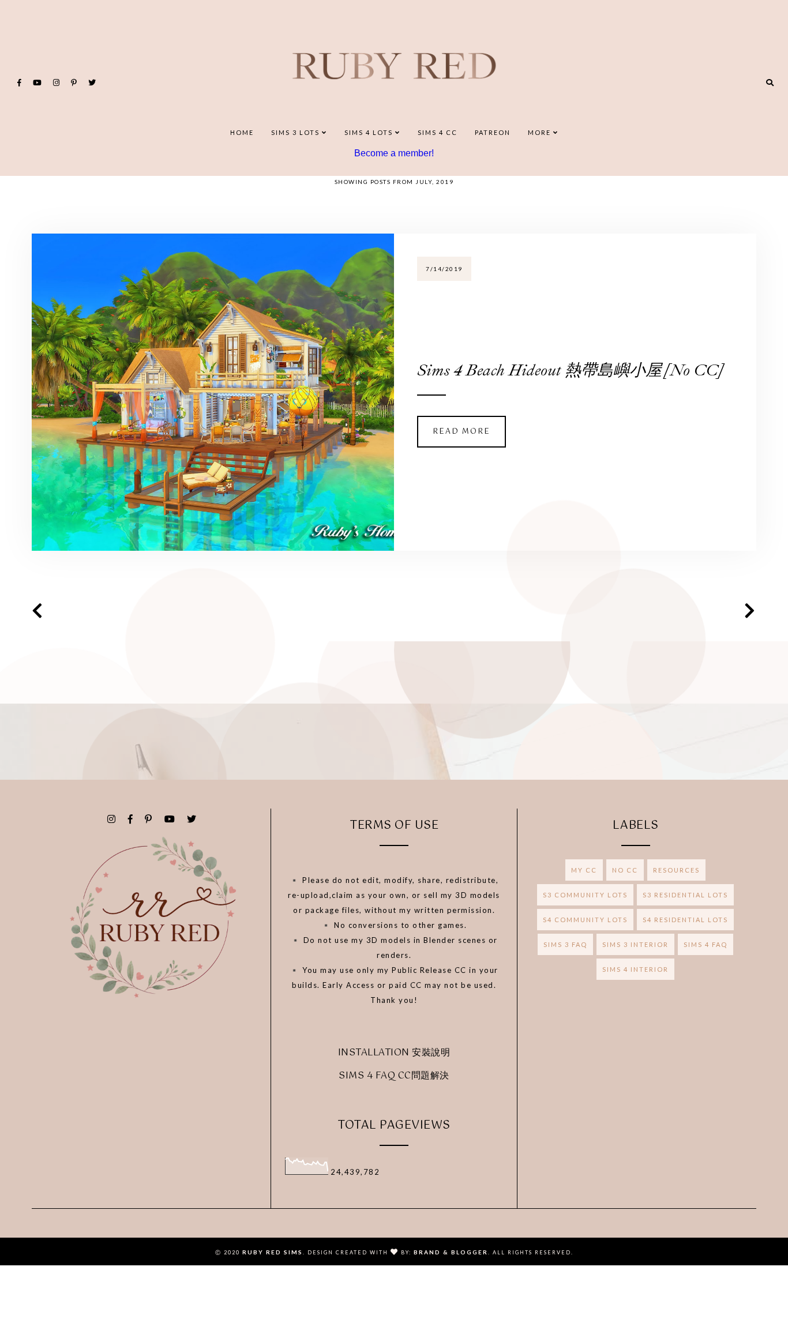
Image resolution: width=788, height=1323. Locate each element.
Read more (461, 432)
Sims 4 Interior (635, 969)
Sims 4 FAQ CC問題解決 (394, 1076)
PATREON (493, 132)
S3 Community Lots (585, 895)
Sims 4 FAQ (705, 944)
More (540, 132)
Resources (676, 870)
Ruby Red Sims (272, 1252)
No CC (625, 870)
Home (242, 132)
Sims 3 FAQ (565, 944)
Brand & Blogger (451, 1252)
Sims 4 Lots (369, 132)
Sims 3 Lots (296, 132)
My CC (584, 870)
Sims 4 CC (437, 132)
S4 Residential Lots (685, 919)
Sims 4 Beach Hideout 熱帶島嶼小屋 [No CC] (569, 370)
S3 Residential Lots (685, 895)
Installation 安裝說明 (394, 1053)
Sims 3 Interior (635, 944)
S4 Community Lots (585, 919)
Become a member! (394, 153)
